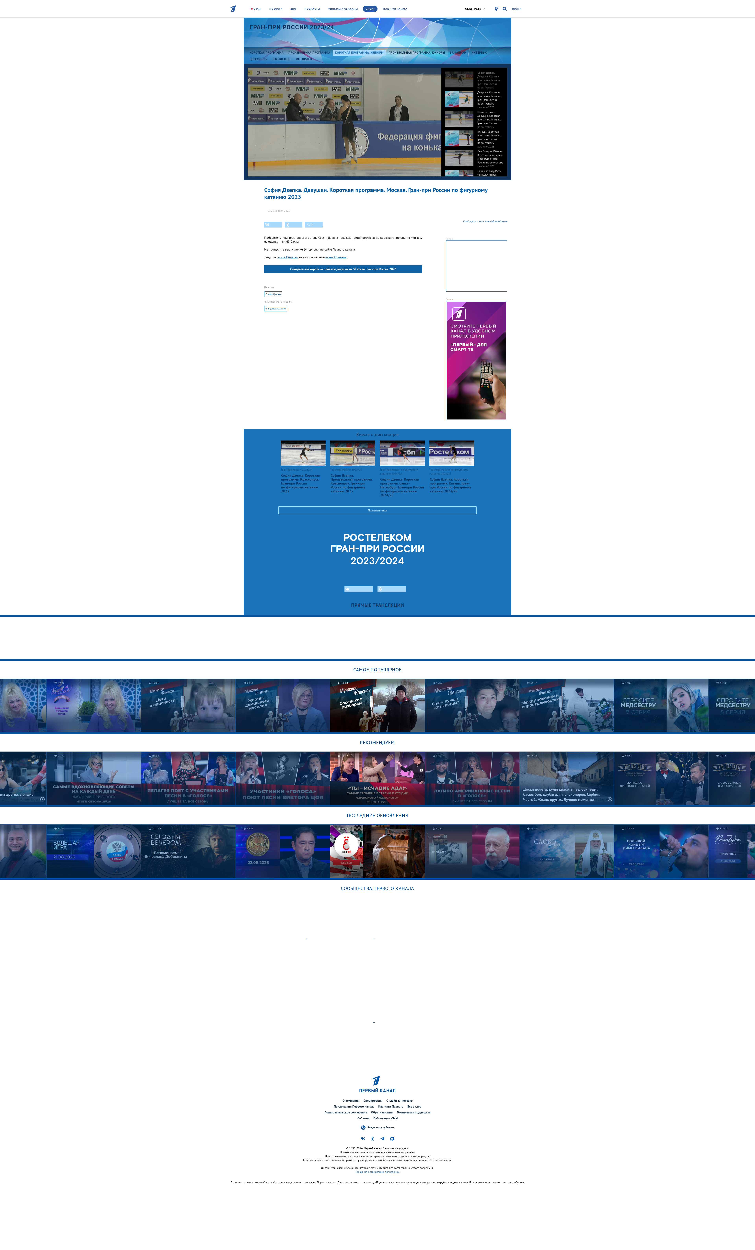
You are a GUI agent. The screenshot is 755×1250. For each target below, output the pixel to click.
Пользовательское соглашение (345, 1112)
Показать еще (377, 510)
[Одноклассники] (293, 225)
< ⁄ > (310, 224)
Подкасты (312, 8)
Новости (276, 8)
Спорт (370, 8)
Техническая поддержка (414, 1112)
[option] (474, 77)
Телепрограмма (395, 8)
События (363, 1118)
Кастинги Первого (390, 1106)
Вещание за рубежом (380, 1127)
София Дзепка (273, 294)
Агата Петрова (288, 257)
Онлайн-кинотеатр (399, 1100)
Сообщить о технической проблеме (485, 221)
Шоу (293, 8)
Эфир (257, 8)
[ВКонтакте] (273, 225)
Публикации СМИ (385, 1118)
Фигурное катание (275, 308)
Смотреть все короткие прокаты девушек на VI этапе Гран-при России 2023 (343, 269)
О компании (351, 1100)
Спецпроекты (373, 1100)
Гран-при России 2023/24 (292, 27)
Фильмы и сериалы (343, 8)
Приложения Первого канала (354, 1106)
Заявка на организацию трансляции (377, 1172)
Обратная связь (382, 1112)
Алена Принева (335, 257)
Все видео (414, 1106)
